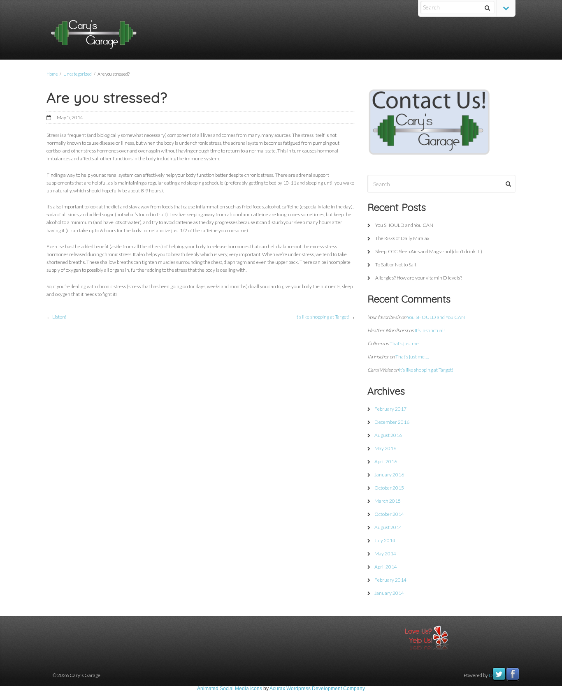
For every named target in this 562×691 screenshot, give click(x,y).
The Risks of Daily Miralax (402, 238)
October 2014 (389, 514)
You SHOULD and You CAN (404, 225)
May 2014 (385, 553)
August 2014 (388, 527)
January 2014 (389, 593)
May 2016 (385, 448)
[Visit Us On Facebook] (512, 680)
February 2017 (390, 409)
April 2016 (385, 461)
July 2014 (384, 540)
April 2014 (385, 567)
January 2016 (389, 474)
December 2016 (391, 422)
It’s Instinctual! (430, 330)
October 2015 (389, 488)
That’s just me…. (406, 343)
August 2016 (388, 435)
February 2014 (390, 580)
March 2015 (387, 501)
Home (52, 73)
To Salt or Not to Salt (395, 264)
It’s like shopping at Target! (322, 317)
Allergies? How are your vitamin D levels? (418, 278)
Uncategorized (77, 73)
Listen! (59, 317)
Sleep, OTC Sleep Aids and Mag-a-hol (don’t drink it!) (428, 251)
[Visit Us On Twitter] (499, 680)
